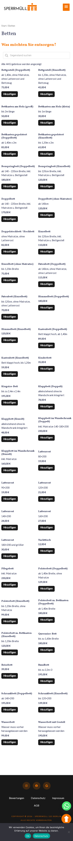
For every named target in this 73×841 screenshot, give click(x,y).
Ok (27, 836)
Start (3, 25)
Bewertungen (16, 798)
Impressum (58, 798)
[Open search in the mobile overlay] (36, 55)
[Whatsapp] (66, 806)
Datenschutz (38, 798)
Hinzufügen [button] (9, 94)
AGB (36, 805)
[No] (68, 832)
